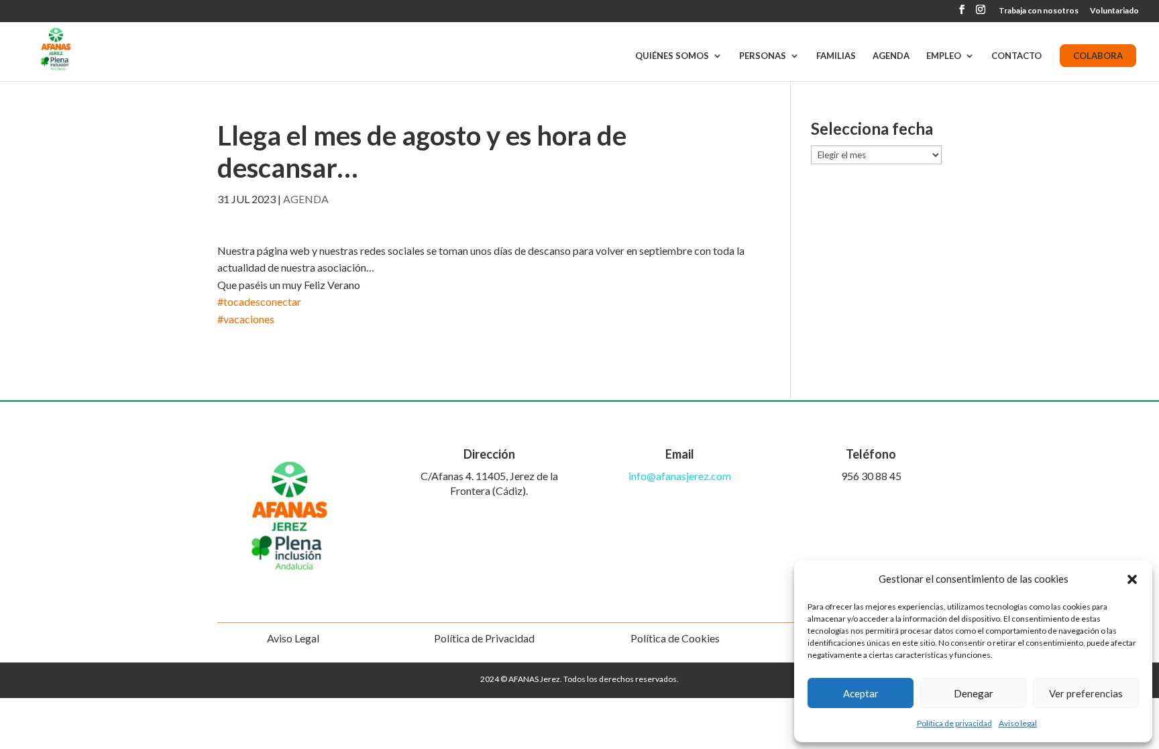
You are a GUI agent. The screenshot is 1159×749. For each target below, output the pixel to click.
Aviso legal (1018, 723)
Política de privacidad (954, 723)
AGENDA (891, 56)
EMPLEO (943, 56)
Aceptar (861, 693)
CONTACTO (1016, 56)
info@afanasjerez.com (679, 475)
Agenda (306, 198)
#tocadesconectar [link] (259, 301)
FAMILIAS (836, 56)
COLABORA (1098, 55)
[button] (1132, 579)
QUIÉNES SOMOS (672, 56)
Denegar (973, 693)
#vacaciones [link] (245, 318)
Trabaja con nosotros (1039, 11)
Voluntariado (1114, 11)
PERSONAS (762, 56)
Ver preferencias (1086, 693)
